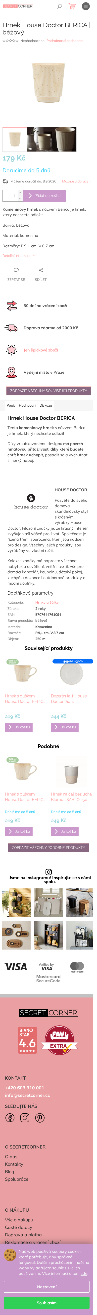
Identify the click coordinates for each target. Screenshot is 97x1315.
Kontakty (14, 1164)
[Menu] (86, 6)
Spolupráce (16, 1179)
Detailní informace (16, 255)
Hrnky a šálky (47, 602)
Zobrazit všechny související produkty (48, 391)
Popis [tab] (11, 405)
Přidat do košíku (47, 196)
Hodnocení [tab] (27, 405)
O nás (11, 1156)
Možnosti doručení (76, 181)
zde (84, 1273)
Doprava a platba (23, 1235)
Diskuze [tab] (46, 405)
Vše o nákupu (19, 1220)
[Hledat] (60, 6)
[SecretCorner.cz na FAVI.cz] (59, 1040)
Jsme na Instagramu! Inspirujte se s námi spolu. (50, 880)
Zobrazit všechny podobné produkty (48, 848)
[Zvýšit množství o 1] (20, 193)
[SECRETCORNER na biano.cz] (27, 1040)
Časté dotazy (18, 1227)
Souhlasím (46, 1302)
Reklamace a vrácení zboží (32, 1242)
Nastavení (46, 1286)
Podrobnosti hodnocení (65, 40)
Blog (9, 1171)
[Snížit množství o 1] (20, 198)
